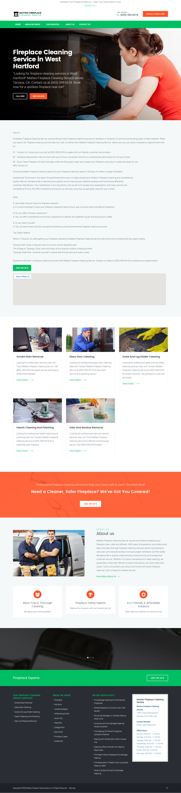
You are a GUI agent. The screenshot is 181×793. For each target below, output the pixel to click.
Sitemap (72, 788)
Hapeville (58, 722)
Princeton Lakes (60, 736)
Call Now (20, 96)
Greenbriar (58, 741)
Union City (58, 718)
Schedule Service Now (155, 14)
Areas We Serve (32, 24)
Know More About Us (106, 576)
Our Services (53, 24)
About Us (70, 24)
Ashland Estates (61, 709)
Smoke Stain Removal (23, 702)
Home (18, 24)
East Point (58, 732)
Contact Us (90, 5)
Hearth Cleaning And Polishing (27, 716)
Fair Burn (58, 704)
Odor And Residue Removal (26, 721)
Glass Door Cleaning (23, 707)
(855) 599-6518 (129, 15)
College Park (59, 727)
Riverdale (58, 700)
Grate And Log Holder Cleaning (27, 712)
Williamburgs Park (61, 713)
